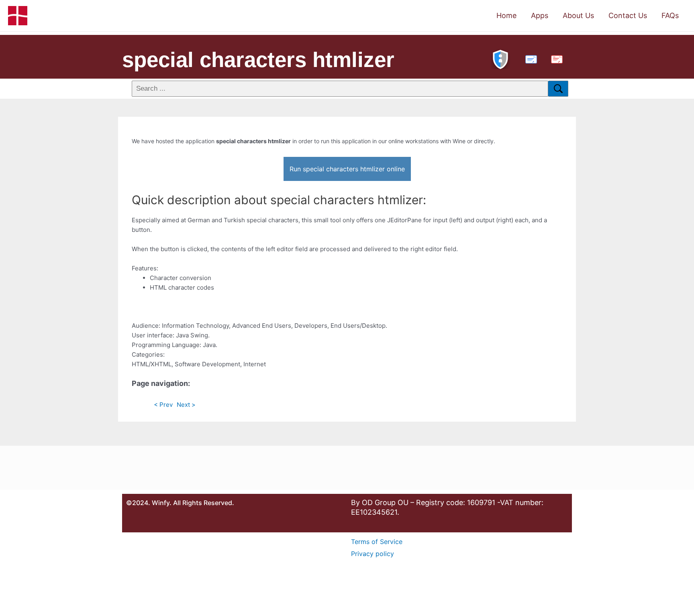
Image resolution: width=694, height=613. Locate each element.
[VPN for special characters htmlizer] (500, 58)
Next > (186, 404)
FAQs (670, 15)
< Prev (163, 404)
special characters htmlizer (258, 59)
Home (506, 15)
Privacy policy (372, 554)
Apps (539, 15)
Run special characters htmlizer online (347, 169)
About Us (578, 15)
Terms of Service (376, 542)
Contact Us (627, 15)
